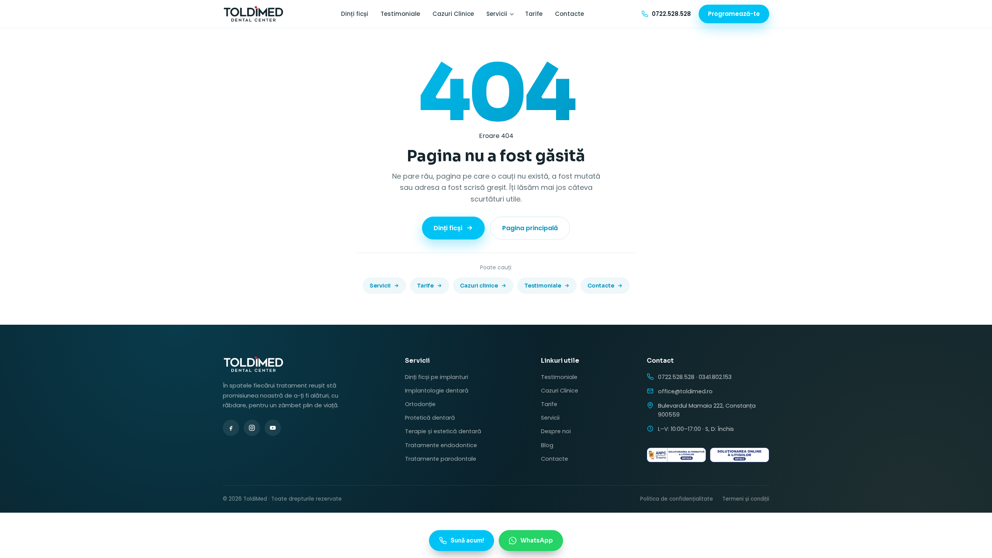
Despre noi (556, 431)
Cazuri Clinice (453, 14)
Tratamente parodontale (440, 459)
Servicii (496, 14)
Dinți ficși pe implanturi (436, 377)
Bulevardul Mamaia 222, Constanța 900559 (707, 410)
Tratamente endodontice (441, 445)
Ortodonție (420, 404)
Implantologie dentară (436, 390)
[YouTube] (273, 428)
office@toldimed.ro (685, 391)
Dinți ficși (354, 14)
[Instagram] (252, 428)
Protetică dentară (430, 418)
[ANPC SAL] (676, 455)
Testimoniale (400, 14)
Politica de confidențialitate (676, 499)
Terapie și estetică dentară (443, 431)
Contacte (569, 14)
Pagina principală (530, 228)
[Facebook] (231, 428)
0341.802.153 (715, 377)
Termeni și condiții (745, 499)
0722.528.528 (676, 377)
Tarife (533, 14)
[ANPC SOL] (739, 455)
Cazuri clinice (479, 285)
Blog (547, 445)
